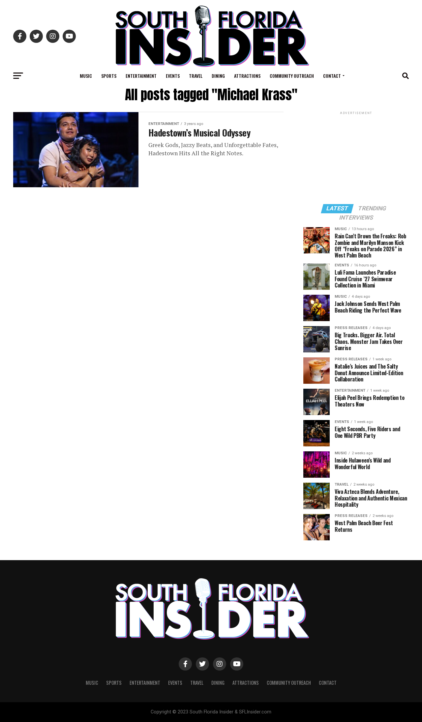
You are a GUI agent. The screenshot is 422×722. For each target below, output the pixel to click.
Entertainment (141, 75)
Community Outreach (292, 75)
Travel (195, 75)
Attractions (247, 75)
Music (86, 75)
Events (173, 75)
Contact (332, 75)
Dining (218, 75)
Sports (108, 75)
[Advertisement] (356, 157)
